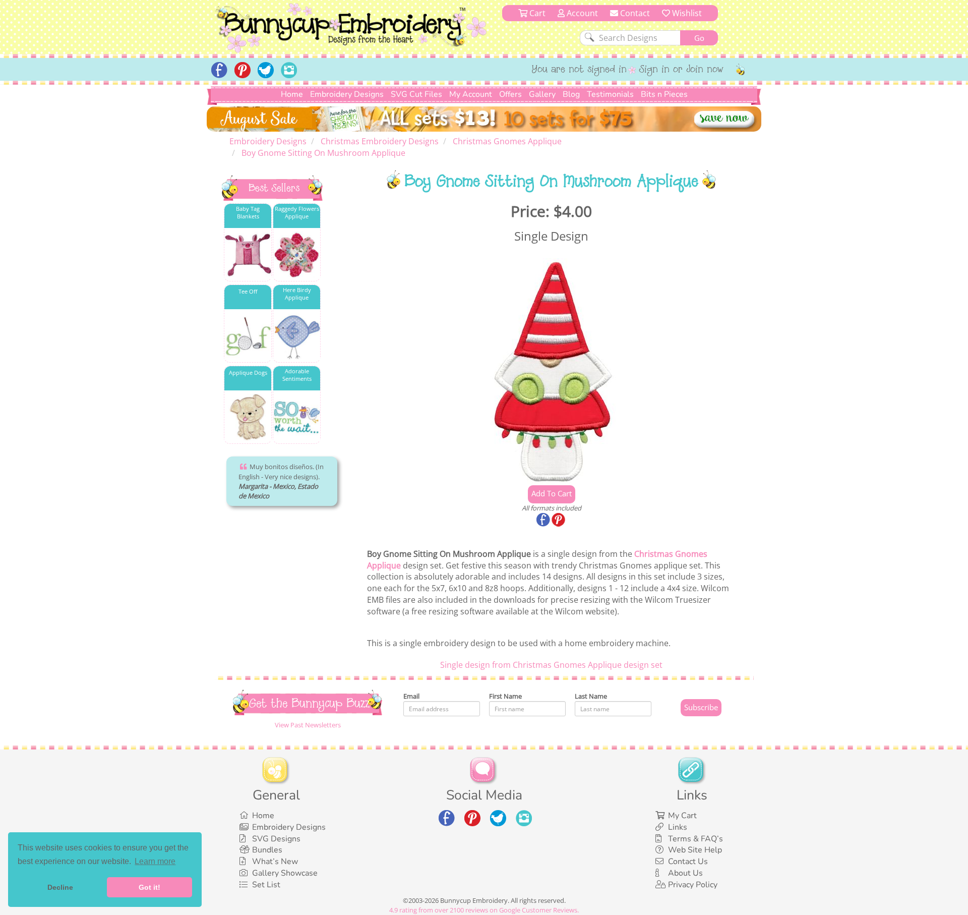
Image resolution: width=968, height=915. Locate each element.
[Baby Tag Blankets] (247, 255)
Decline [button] (60, 887)
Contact (634, 13)
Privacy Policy (692, 884)
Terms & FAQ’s (695, 838)
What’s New (275, 861)
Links (677, 827)
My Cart (682, 815)
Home (292, 94)
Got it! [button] (149, 887)
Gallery (542, 94)
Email (411, 696)
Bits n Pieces (664, 94)
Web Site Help (695, 849)
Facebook (544, 520)
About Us (685, 873)
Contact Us (688, 861)
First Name (505, 696)
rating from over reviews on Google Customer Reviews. (484, 909)
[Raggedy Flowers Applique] (296, 255)
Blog (571, 94)
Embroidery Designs (347, 94)
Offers (510, 94)
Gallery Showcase (285, 873)
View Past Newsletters (308, 724)
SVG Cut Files (416, 94)
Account (581, 13)
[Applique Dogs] (247, 417)
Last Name (591, 696)
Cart (536, 13)
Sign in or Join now (681, 70)
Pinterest (559, 520)
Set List (266, 884)
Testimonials (610, 94)
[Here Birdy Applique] (296, 336)
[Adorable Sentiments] (296, 417)
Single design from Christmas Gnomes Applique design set (551, 664)
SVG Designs (276, 838)
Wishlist (686, 13)
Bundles (267, 849)
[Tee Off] (247, 336)
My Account (470, 94)
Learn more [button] (155, 861)
